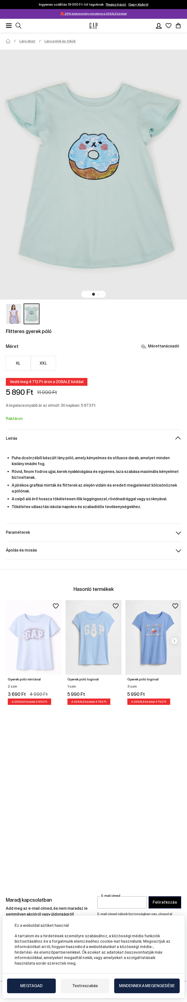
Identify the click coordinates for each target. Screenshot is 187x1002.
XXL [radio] (43, 363)
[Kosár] (178, 26)
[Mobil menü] (9, 26)
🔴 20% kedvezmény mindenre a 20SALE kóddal (93, 13)
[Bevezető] (8, 41)
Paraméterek (18, 532)
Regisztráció (116, 4)
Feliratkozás (165, 902)
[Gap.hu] (93, 26)
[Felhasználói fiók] (159, 26)
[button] (93, 294)
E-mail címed (110, 896)
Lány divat (27, 41)
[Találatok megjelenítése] (18, 26)
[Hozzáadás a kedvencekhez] (56, 606)
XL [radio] (18, 363)
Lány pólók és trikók (60, 41)
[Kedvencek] (168, 26)
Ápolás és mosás (21, 550)
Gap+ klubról (138, 4)
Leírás (11, 438)
